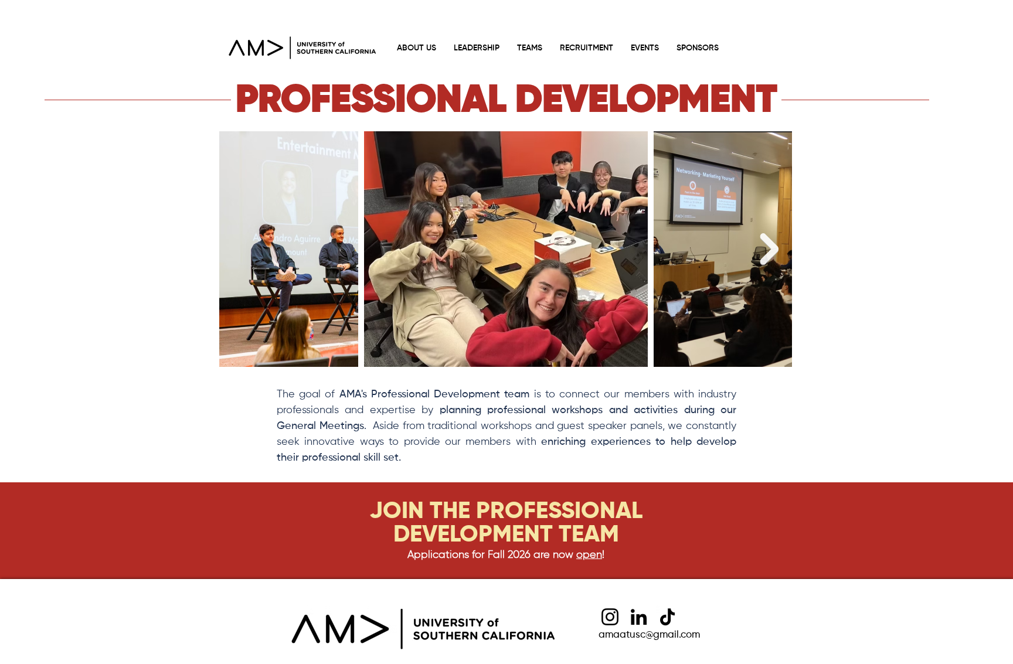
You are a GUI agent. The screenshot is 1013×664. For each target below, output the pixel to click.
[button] (529, 48)
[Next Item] (769, 249)
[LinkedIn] (638, 616)
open (589, 555)
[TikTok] (667, 616)
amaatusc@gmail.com (649, 635)
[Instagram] (610, 616)
